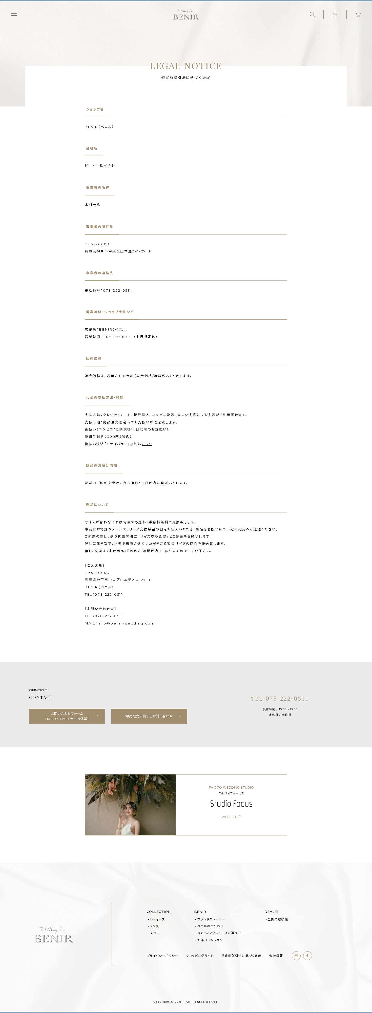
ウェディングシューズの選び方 (219, 933)
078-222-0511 (280, 698)
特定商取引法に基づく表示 (241, 956)
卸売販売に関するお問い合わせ (149, 716)
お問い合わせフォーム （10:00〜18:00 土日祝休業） (67, 716)
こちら (147, 444)
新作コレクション (210, 940)
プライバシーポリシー (163, 956)
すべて (154, 933)
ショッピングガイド (200, 956)
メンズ (154, 926)
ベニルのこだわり (210, 926)
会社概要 (276, 956)
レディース (157, 919)
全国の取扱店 (278, 919)
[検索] (312, 14)
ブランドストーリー (211, 919)
